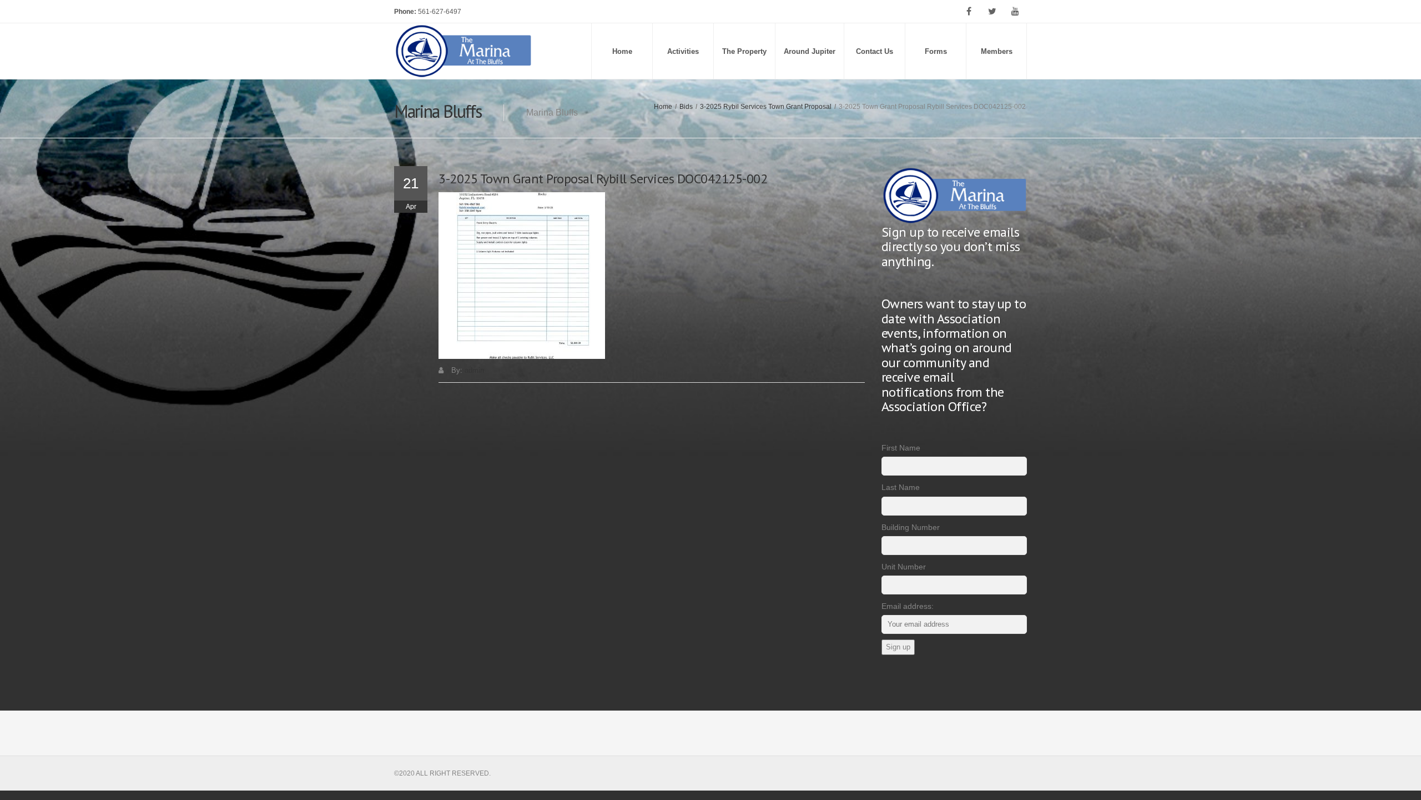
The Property (744, 51)
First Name (900, 447)
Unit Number (903, 566)
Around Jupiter (809, 51)
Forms (936, 51)
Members (996, 51)
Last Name (900, 487)
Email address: (907, 606)
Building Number (910, 527)
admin (474, 370)
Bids (686, 107)
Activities (683, 51)
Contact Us (874, 51)
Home (622, 51)
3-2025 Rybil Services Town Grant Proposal (766, 107)
